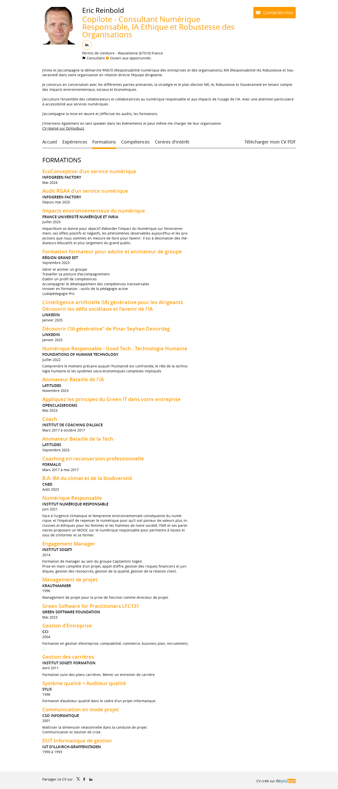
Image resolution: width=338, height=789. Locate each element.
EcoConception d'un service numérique (89, 171)
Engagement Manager (68, 543)
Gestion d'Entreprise (67, 625)
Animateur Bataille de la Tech (77, 438)
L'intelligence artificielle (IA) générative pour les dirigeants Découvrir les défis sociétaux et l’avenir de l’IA (112, 305)
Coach (49, 419)
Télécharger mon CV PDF (270, 142)
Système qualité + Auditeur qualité (84, 683)
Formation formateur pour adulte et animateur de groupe (112, 251)
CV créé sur (266, 781)
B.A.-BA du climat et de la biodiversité (87, 478)
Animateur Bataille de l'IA (73, 379)
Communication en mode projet (80, 709)
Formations (61, 160)
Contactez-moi (277, 12)
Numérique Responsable (72, 498)
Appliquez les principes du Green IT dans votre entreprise (111, 399)
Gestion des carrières (68, 656)
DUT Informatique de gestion (77, 740)
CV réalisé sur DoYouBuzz (63, 128)
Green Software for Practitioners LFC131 (90, 606)
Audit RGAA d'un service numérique (85, 191)
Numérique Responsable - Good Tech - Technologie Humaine (114, 348)
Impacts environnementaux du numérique (93, 210)
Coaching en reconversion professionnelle (93, 458)
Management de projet (69, 579)
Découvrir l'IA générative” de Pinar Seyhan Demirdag (106, 328)
